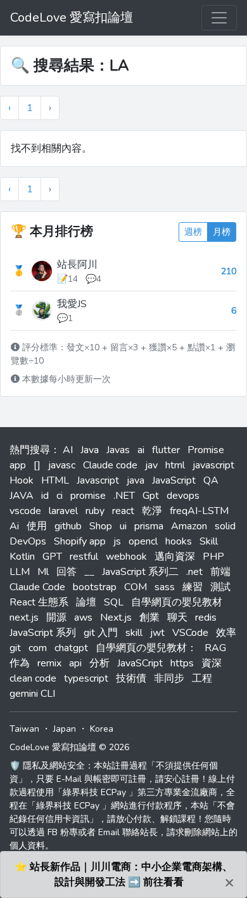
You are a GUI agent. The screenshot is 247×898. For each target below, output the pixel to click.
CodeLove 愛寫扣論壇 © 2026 (69, 747)
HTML (55, 480)
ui (123, 526)
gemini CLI (32, 694)
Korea (101, 729)
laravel (63, 511)
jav (151, 465)
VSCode (190, 633)
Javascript (98, 480)
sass (165, 587)
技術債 (131, 678)
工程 (202, 678)
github (68, 526)
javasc (61, 465)
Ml (43, 572)
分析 (99, 663)
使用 (37, 526)
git (15, 648)
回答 (66, 572)
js (117, 541)
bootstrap (95, 587)
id (45, 496)
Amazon (189, 526)
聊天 (177, 617)
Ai (14, 526)
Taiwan (24, 729)
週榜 (193, 232)
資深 (211, 663)
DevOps (28, 541)
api (75, 663)
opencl (143, 541)
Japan (64, 729)
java (135, 480)
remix (49, 663)
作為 (20, 663)
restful (84, 557)
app (18, 465)
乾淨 (152, 511)
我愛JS (72, 304)
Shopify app (80, 541)
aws (83, 617)
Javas (118, 450)
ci (59, 496)
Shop (100, 526)
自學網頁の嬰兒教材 (176, 602)
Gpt (150, 496)
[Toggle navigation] (219, 17)
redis (206, 617)
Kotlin (22, 557)
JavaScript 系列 (43, 633)
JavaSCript (140, 663)
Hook (22, 480)
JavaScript (174, 480)
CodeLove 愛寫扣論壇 (71, 17)
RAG (215, 648)
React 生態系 (39, 602)
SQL (114, 602)
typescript (86, 678)
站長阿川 (77, 265)
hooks (178, 541)
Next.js (116, 617)
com (37, 648)
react (123, 511)
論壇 (86, 602)
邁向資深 (175, 557)
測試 (220, 587)
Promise (205, 450)
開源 (56, 617)
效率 (226, 633)
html (175, 465)
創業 (149, 617)
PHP (213, 557)
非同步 (169, 678)
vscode (25, 511)
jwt (157, 633)
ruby (95, 511)
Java (89, 450)
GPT (52, 557)
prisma (148, 526)
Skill (209, 541)
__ (89, 572)
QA (210, 480)
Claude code (110, 465)
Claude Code (37, 587)
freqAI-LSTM (199, 511)
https (182, 663)
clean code (33, 678)
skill (133, 633)
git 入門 (101, 633)
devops (183, 496)
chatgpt (71, 648)
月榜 (222, 232)
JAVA (22, 496)
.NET (124, 496)
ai (140, 450)
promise (88, 496)
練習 (192, 587)
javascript (213, 465)
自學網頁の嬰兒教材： (146, 648)
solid (225, 526)
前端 (220, 572)
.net (194, 572)
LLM (20, 572)
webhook (126, 557)
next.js (24, 617)
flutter (166, 450)
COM (135, 587)
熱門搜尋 (30, 450)
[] (37, 465)
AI (68, 450)
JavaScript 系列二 (140, 572)
